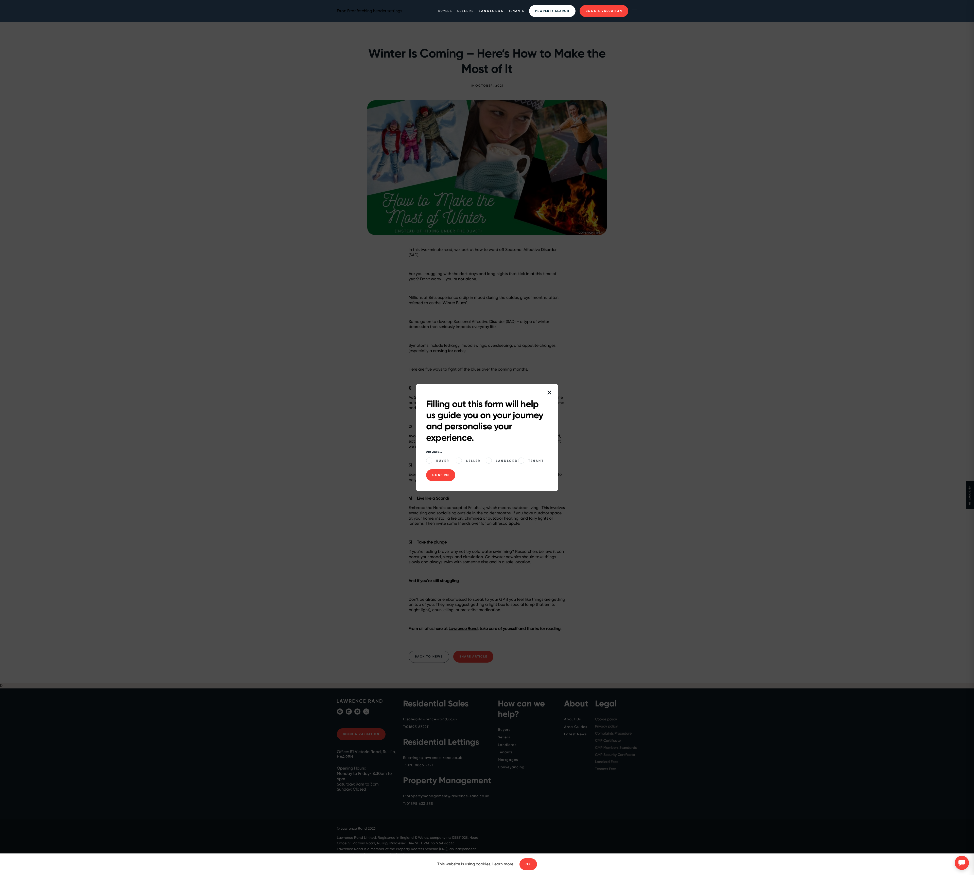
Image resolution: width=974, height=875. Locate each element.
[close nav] (549, 393)
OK (528, 864)
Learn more (502, 864)
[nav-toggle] (634, 11)
